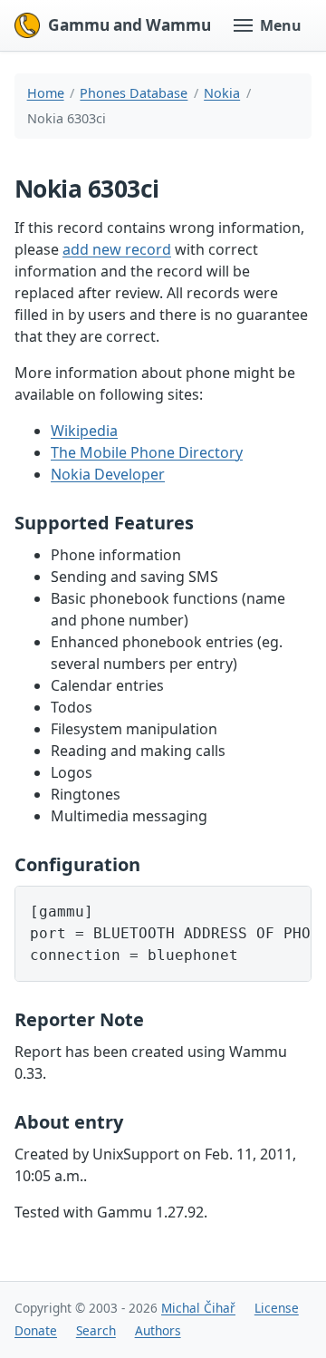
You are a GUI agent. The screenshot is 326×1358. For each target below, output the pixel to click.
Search (96, 1330)
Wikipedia (84, 431)
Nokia (222, 93)
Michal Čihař (198, 1307)
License (276, 1307)
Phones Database (133, 93)
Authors (158, 1330)
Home (45, 93)
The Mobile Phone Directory (147, 452)
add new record (116, 249)
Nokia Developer (108, 474)
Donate (35, 1330)
